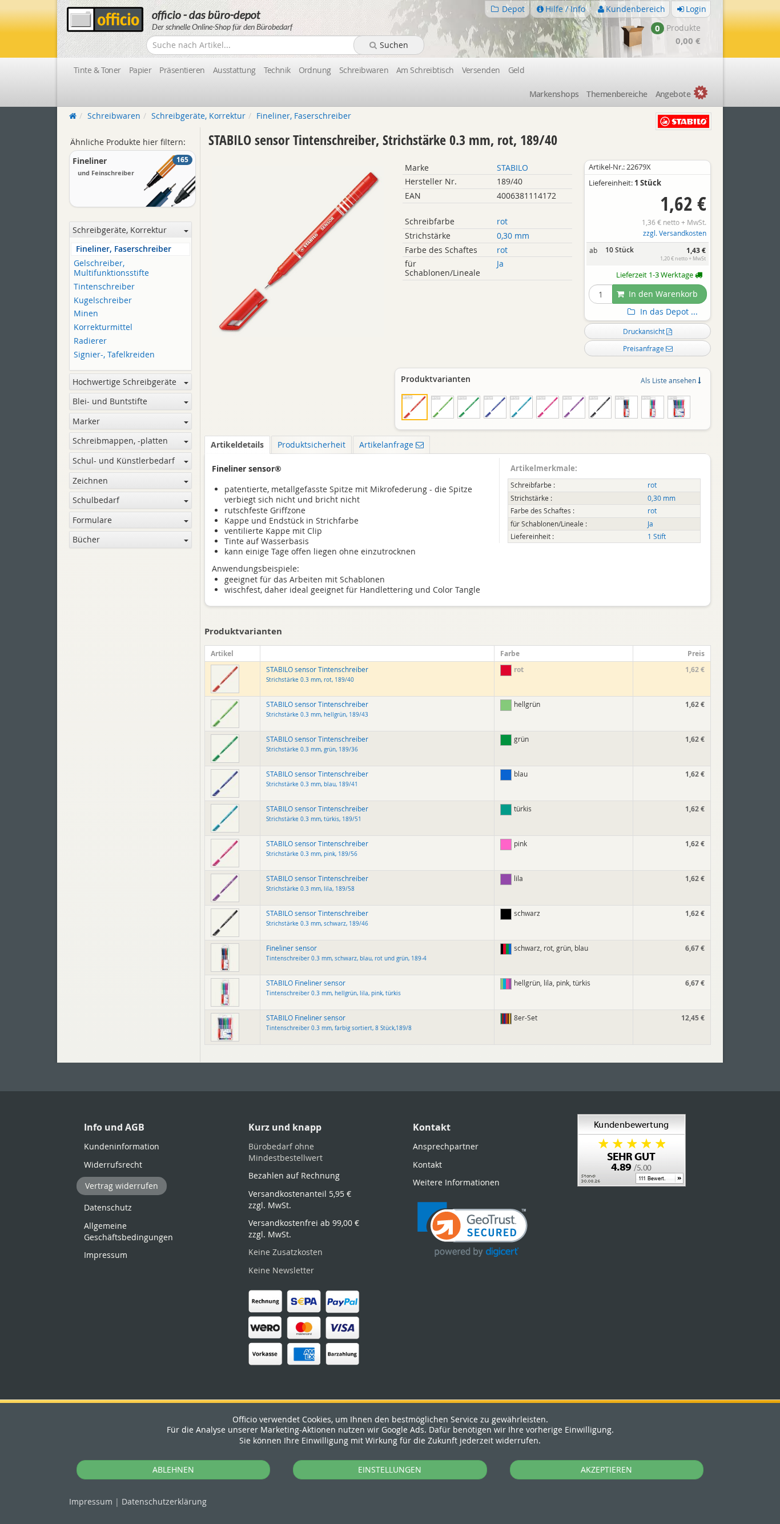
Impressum (90, 1501)
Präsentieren (181, 70)
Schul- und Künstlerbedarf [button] (124, 460)
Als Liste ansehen (669, 380)
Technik (277, 70)
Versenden (481, 70)
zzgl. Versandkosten (674, 233)
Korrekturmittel (103, 327)
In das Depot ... (668, 312)
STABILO (512, 167)
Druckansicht (644, 331)
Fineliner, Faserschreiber (123, 249)
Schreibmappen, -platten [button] (120, 440)
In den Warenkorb (662, 293)
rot (502, 221)
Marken (554, 94)
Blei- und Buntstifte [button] (110, 401)
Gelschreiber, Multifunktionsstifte (111, 268)
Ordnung (315, 70)
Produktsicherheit (311, 444)
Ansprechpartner (446, 1146)
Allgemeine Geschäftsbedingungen (128, 1231)
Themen (616, 94)
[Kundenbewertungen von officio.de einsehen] (631, 1149)
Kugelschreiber (103, 300)
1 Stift (657, 536)
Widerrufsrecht (113, 1164)
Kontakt (427, 1164)
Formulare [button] (92, 519)
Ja (500, 263)
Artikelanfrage (387, 444)
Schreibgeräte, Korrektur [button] (120, 229)
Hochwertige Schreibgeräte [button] (124, 381)
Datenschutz (164, 1501)
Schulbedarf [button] (96, 499)
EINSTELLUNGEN (389, 1469)
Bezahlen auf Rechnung (294, 1175)
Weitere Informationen (456, 1182)
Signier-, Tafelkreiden (114, 355)
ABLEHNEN (173, 1469)
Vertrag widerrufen (121, 1185)
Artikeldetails (237, 444)
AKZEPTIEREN (606, 1469)
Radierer (90, 341)
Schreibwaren (363, 70)
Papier (140, 70)
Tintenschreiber (104, 287)
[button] (472, 1229)
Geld (516, 70)
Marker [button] (86, 421)
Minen (86, 314)
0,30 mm (513, 235)
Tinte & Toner (97, 70)
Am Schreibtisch (425, 70)
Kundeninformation (121, 1146)
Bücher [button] (86, 539)
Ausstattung (234, 70)
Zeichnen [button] (90, 480)
